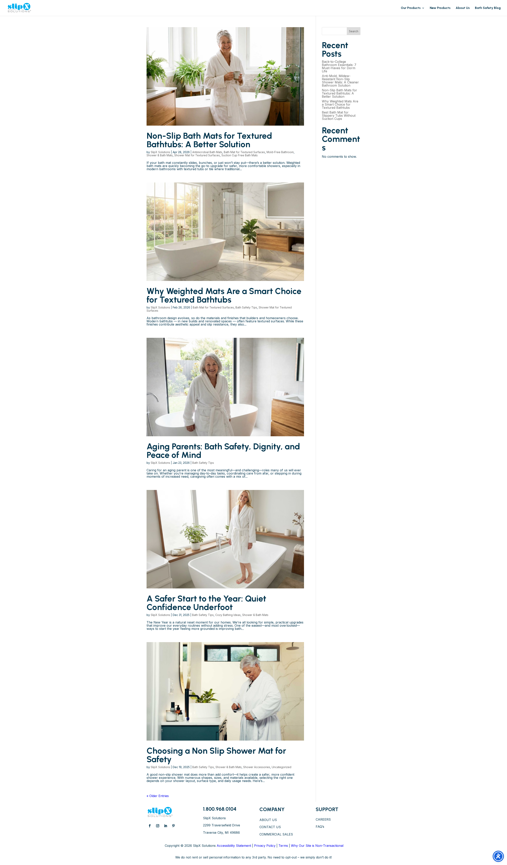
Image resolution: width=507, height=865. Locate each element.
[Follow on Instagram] (157, 826)
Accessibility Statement (234, 846)
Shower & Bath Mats (160, 155)
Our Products (411, 8)
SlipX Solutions (160, 152)
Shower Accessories (256, 767)
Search (353, 31)
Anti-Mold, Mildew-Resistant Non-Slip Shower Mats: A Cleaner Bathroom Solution (340, 80)
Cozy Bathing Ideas (228, 615)
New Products (440, 8)
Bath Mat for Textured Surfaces (244, 152)
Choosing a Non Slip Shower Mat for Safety (216, 755)
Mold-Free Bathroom (280, 152)
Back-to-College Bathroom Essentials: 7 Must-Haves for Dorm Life (339, 66)
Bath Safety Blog (488, 8)
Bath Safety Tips (246, 307)
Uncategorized (281, 767)
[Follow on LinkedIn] (165, 826)
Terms (283, 846)
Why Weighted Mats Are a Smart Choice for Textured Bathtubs (224, 295)
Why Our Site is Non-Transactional (317, 846)
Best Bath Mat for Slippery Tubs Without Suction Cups (338, 115)
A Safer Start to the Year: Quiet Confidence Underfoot (206, 602)
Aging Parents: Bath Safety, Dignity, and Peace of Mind (223, 450)
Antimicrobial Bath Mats (207, 152)
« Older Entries (158, 796)
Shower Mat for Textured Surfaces (197, 155)
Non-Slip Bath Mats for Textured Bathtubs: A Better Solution (209, 140)
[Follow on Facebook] (150, 826)
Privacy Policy (264, 846)
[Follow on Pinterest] (173, 826)
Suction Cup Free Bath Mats (239, 155)
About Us (463, 8)
